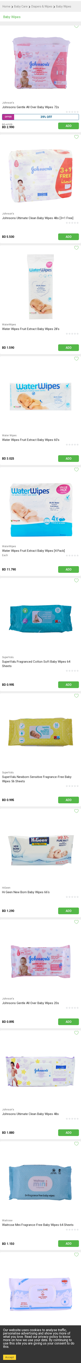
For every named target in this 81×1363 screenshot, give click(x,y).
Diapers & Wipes (41, 6)
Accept (9, 1357)
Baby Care (21, 6)
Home (6, 6)
